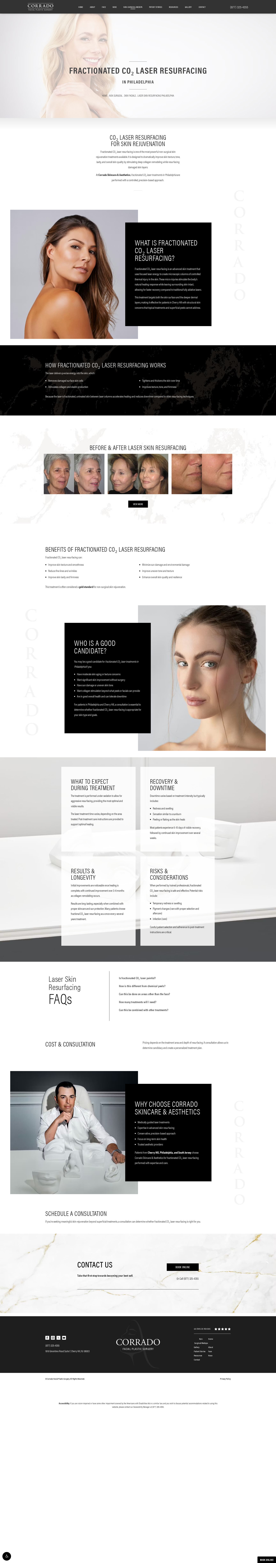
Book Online (183, 1267)
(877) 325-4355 (158, 1406)
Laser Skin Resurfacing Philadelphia (156, 95)
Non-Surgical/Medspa (132, 6)
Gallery (188, 6)
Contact (202, 6)
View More (138, 504)
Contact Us (95, 1264)
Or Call (188, 1278)
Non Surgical (115, 95)
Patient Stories (155, 6)
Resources (173, 6)
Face (104, 6)
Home (80, 6)
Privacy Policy (225, 1378)
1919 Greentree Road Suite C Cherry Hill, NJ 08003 (67, 1351)
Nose (115, 6)
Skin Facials (130, 95)
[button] (6, 1556)
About (92, 6)
